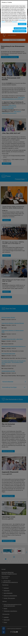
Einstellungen (22, 24)
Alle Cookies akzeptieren (19, 31)
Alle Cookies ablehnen (20, 28)
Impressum (14, 21)
